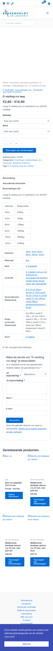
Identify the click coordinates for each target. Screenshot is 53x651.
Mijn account (26, 617)
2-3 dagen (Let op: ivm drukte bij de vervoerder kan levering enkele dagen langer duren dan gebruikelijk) (36, 278)
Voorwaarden (26, 623)
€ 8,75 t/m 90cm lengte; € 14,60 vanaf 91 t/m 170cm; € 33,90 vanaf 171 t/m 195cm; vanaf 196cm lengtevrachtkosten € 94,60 (36, 298)
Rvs (25, 166)
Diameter (7, 115)
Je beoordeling (15, 380)
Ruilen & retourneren (26, 610)
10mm (34, 254)
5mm (34, 251)
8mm (28, 254)
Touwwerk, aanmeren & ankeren (24, 83)
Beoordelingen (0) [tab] (11, 188)
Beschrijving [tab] (9, 178)
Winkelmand (26, 600)
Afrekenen (26, 604)
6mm (40, 251)
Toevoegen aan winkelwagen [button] (40, 501)
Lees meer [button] (9, 636)
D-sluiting (14, 166)
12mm (41, 254)
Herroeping (26, 613)
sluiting (30, 166)
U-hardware (31, 266)
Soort (5, 125)
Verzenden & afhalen (26, 607)
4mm (28, 251)
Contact (26, 620)
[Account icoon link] (49, 3)
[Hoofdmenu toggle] (47, 13)
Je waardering (13, 374)
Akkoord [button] (26, 644)
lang (21, 166)
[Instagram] (4, 3)
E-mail (9, 408)
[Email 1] (8, 3)
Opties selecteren (13, 495)
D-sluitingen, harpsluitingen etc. (17, 90)
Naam (9, 398)
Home (5, 83)
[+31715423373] (12, 3)
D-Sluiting (30, 337)
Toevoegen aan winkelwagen (19, 150)
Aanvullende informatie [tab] (14, 183)
